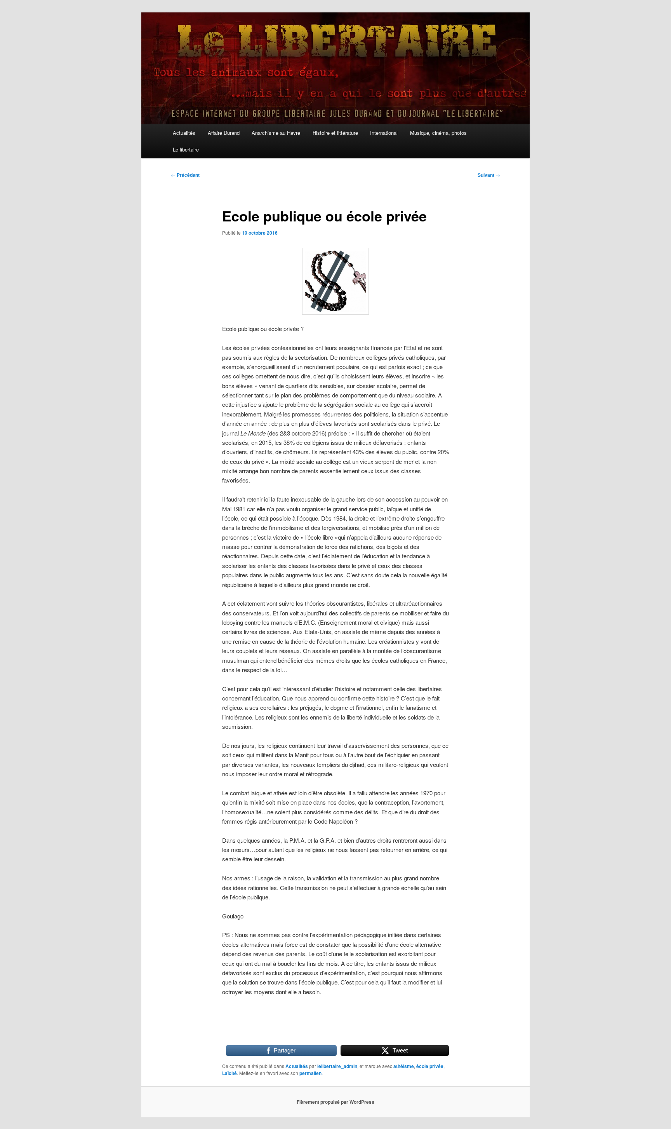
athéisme (403, 1066)
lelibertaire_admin (337, 1066)
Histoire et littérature (335, 132)
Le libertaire (186, 149)
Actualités (184, 132)
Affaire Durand (224, 132)
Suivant (489, 174)
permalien (310, 1073)
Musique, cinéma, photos (438, 132)
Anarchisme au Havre (276, 132)
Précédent (185, 174)
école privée (429, 1066)
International (384, 132)
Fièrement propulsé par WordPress (335, 1101)
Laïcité (229, 1073)
